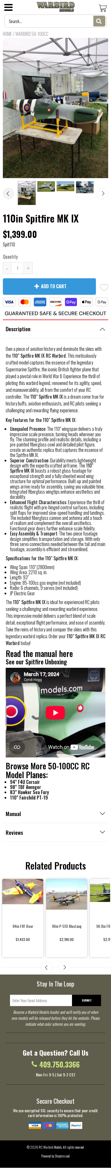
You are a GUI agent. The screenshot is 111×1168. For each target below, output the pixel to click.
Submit (87, 1000)
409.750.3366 (59, 1064)
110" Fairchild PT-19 (29, 797)
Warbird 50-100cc (31, 33)
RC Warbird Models (50, 1147)
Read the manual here (39, 653)
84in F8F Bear (23, 926)
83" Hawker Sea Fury (29, 792)
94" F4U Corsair (25, 781)
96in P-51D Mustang (67, 926)
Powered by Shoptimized (55, 1155)
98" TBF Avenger (25, 787)
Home (7, 33)
